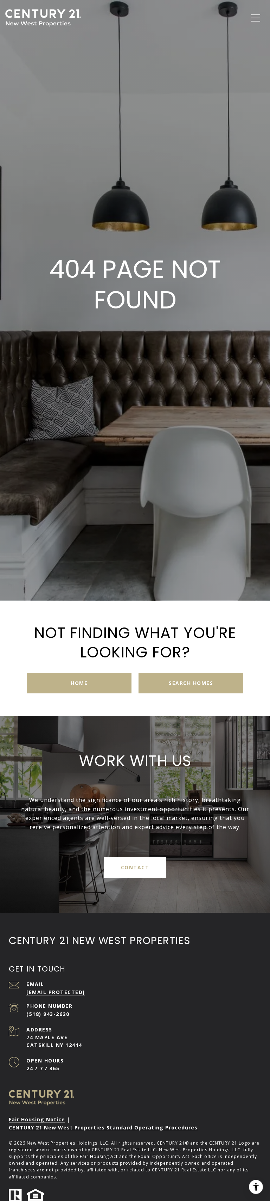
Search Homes (191, 683)
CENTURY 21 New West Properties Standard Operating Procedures (103, 1127)
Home (79, 683)
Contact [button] (135, 867)
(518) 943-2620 (47, 1014)
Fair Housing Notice (37, 1119)
